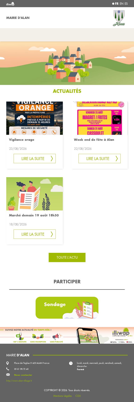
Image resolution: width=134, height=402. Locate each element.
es (126, 3)
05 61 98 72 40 (21, 369)
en (121, 3)
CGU (78, 395)
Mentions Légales (62, 395)
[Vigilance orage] (34, 118)
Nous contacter (23, 375)
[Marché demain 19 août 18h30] (34, 193)
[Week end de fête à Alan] (99, 118)
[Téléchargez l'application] (67, 335)
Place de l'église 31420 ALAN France (31, 363)
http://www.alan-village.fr (19, 380)
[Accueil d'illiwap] (30, 3)
